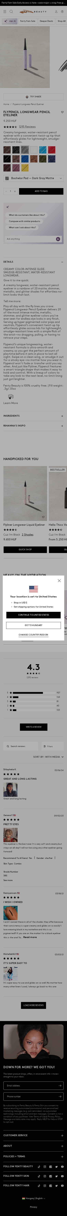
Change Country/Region (33, 635)
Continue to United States (33, 615)
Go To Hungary (33, 625)
